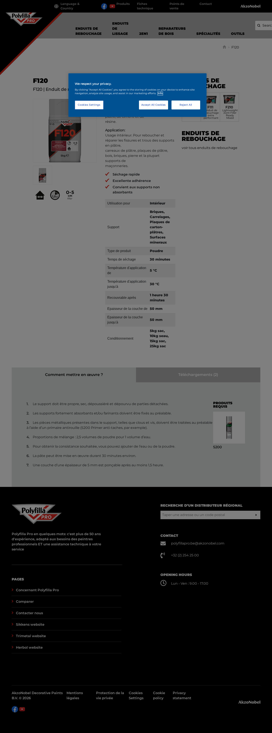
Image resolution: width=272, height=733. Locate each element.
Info (160, 93)
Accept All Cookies (153, 104)
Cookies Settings (89, 104)
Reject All (186, 104)
